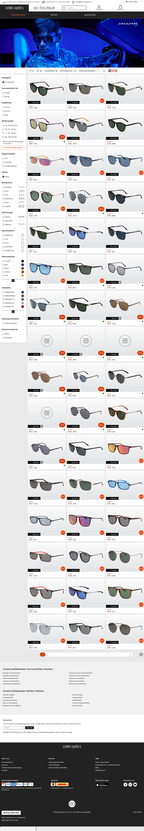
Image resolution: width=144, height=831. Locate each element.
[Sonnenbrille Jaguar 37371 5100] (47, 231)
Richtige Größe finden (13, 147)
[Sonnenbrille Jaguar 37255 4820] (125, 303)
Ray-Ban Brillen (9, 695)
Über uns (5, 759)
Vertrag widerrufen (11, 813)
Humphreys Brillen (10, 700)
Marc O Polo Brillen (10, 703)
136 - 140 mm (11, 133)
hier (70, 732)
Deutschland (132, 1)
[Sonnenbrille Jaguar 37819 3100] (125, 340)
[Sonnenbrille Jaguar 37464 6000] (47, 340)
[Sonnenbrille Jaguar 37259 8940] (86, 340)
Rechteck (8, 187)
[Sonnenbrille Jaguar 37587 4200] (125, 268)
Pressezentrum (7, 762)
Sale (6, 158)
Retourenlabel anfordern (58, 767)
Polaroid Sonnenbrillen (11, 684)
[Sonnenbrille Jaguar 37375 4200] (47, 484)
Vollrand (7, 217)
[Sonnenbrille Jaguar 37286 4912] (86, 555)
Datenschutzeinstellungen (12, 767)
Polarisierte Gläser (11, 323)
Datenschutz (11, 817)
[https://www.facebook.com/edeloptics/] (125, 785)
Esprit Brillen (77, 705)
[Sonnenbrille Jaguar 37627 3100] (86, 591)
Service (52, 759)
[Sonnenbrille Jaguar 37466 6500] (125, 375)
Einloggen (99, 9)
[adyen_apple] (26, 784)
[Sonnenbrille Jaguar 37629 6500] (47, 627)
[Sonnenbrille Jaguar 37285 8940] (125, 124)
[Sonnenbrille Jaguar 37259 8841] (47, 412)
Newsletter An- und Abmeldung (107, 765)
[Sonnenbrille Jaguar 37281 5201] (125, 412)
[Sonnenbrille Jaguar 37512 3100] (125, 231)
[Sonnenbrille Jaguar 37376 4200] (86, 159)
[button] (14, 8)
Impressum (21, 817)
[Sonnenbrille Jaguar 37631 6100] (47, 519)
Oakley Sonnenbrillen (11, 676)
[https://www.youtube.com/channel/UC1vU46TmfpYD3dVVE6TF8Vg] (135, 785)
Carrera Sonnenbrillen (11, 681)
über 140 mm (11, 137)
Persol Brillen (77, 695)
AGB (3, 817)
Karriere (5, 765)
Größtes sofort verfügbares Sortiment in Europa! (23, 2)
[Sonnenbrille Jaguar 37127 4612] (86, 627)
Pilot (6, 195)
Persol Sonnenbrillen (11, 678)
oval (6, 239)
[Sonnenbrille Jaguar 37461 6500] (86, 375)
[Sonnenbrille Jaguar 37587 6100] (47, 124)
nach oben (137, 812)
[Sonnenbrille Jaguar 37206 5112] (125, 591)
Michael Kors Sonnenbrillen (79, 676)
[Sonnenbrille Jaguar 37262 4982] (47, 87)
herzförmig (8, 235)
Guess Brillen (77, 697)
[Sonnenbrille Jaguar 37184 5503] (125, 519)
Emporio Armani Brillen (12, 705)
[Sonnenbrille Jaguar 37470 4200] (125, 627)
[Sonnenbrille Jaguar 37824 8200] (125, 87)
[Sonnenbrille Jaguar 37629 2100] (86, 519)
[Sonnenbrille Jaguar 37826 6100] (86, 87)
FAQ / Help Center (102, 762)
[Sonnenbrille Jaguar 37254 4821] (47, 447)
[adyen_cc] (3, 784)
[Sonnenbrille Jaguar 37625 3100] (86, 231)
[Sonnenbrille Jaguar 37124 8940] (86, 303)
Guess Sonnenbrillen (77, 678)
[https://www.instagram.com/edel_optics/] (130, 785)
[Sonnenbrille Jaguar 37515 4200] (47, 555)
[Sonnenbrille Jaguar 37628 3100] (47, 268)
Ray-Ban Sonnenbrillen (11, 673)
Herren (7, 96)
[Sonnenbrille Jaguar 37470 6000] (125, 555)
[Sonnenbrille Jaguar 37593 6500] (86, 412)
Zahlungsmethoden (56, 762)
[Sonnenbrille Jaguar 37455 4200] (86, 196)
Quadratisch (9, 199)
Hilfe (97, 759)
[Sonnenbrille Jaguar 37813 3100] (47, 303)
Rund (6, 191)
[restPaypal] (19, 784)
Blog (97, 767)
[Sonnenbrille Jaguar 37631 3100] (125, 484)
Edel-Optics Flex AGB (10, 820)
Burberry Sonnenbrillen (78, 684)
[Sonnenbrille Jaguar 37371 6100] (86, 447)
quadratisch (9, 247)
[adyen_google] (30, 784)
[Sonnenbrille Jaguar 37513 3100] (125, 159)
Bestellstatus (100, 770)
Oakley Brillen (8, 697)
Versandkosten (54, 765)
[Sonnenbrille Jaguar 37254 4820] (47, 375)
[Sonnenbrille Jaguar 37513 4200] (47, 591)
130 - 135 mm (11, 129)
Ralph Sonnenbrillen (76, 681)
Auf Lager (8, 162)
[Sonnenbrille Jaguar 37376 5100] (86, 484)
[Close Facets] (13, 70)
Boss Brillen (76, 700)
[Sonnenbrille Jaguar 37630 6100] (125, 447)
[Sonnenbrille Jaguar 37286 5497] (47, 196)
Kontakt (5, 770)
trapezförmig (9, 250)
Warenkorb (120, 9)
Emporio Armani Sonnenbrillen (80, 673)
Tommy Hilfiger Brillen (81, 703)
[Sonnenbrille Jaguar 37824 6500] (86, 124)
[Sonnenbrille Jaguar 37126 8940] (86, 268)
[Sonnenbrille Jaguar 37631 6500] (47, 159)
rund (6, 243)
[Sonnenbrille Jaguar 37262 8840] (125, 196)
